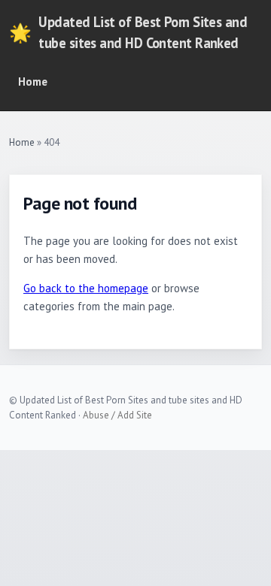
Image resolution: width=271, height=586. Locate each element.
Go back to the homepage (85, 288)
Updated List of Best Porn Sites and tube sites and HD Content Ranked (128, 32)
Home (32, 81)
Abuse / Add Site (117, 415)
